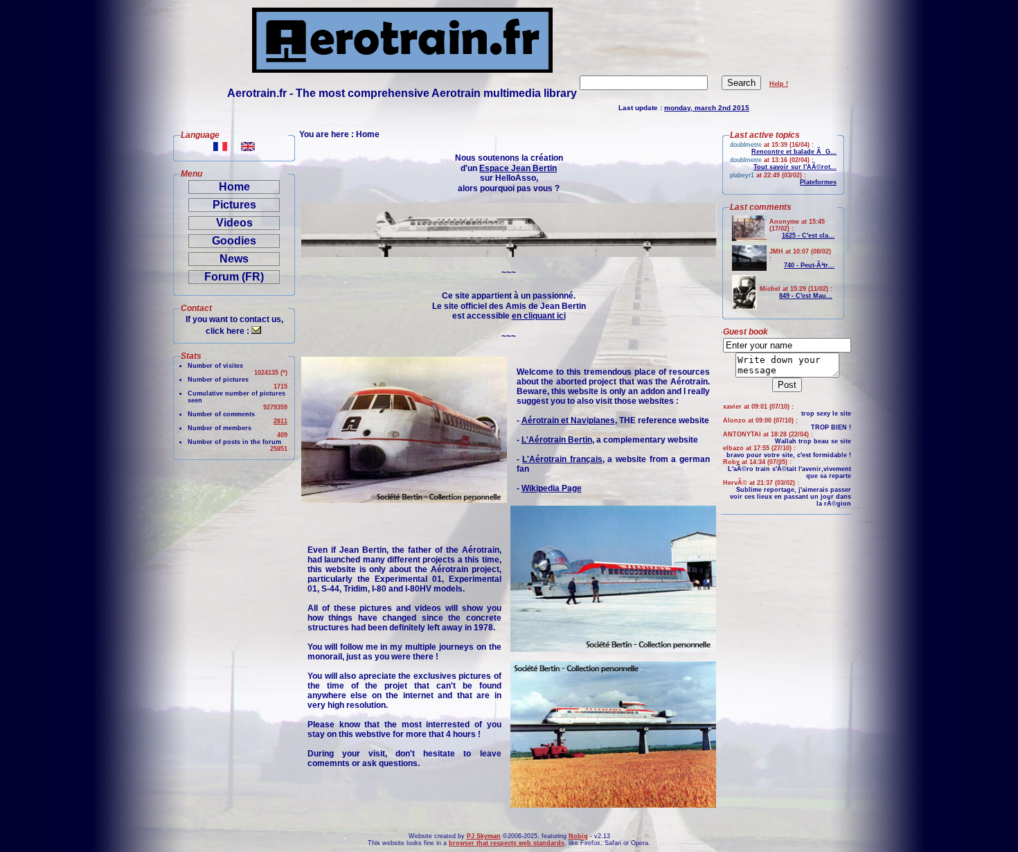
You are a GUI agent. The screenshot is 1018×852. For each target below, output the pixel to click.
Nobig (578, 836)
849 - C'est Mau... (805, 295)
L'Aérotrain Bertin (556, 440)
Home (234, 187)
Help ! (778, 83)
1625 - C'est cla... (808, 235)
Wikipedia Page (551, 488)
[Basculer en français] (220, 147)
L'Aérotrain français (562, 459)
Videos (234, 223)
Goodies (234, 241)
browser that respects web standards (506, 843)
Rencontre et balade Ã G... (794, 151)
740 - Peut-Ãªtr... (809, 265)
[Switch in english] (248, 147)
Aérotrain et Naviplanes (568, 420)
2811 (280, 421)
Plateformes (818, 182)
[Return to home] (402, 69)
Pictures (234, 205)
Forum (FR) (234, 277)
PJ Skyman (484, 836)
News (234, 259)
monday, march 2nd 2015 (706, 108)
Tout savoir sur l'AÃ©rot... (795, 166)
